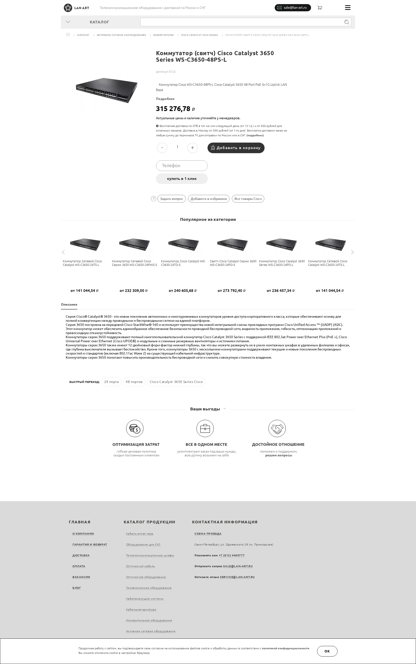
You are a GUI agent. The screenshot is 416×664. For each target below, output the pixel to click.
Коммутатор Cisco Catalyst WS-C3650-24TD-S (183, 262)
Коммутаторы (163, 35)
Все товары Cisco (248, 199)
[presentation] (64, 252)
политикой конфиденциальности (285, 648)
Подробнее (165, 99)
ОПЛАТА (78, 566)
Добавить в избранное (209, 199)
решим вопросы (278, 455)
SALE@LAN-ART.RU (238, 566)
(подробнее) (255, 135)
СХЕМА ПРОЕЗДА (208, 533)
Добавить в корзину (239, 147)
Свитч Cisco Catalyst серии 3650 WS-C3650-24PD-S (233, 262)
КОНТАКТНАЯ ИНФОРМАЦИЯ (225, 522)
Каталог (83, 35)
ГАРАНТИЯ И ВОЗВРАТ (89, 544)
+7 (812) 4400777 (232, 555)
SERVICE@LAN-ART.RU (237, 577)
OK (327, 651)
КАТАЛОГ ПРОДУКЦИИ (150, 522)
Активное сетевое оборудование (121, 35)
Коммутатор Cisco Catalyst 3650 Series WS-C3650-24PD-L (282, 262)
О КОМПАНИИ (83, 533)
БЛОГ (76, 587)
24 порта (111, 382)
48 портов (134, 382)
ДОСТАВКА (81, 555)
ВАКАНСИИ (81, 577)
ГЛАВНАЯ (80, 522)
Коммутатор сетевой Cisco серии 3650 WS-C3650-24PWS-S (134, 262)
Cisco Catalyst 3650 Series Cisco (176, 382)
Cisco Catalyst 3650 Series (199, 35)
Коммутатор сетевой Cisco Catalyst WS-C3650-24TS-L (82, 262)
